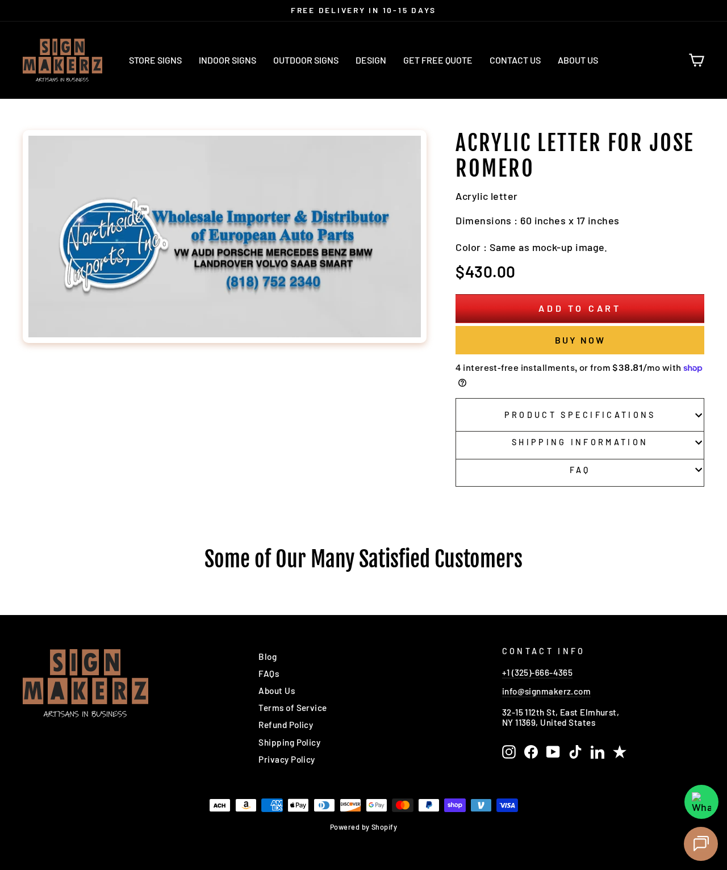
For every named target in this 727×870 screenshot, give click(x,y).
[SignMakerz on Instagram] (509, 752)
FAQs (268, 673)
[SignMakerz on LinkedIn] (597, 752)
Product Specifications (580, 415)
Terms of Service (292, 707)
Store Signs (155, 60)
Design (371, 60)
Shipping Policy (289, 742)
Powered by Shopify (363, 826)
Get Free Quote (438, 60)
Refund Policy (285, 725)
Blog (267, 656)
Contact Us (515, 60)
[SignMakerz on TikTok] (575, 752)
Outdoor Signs (306, 60)
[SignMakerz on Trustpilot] (619, 752)
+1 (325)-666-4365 (537, 672)
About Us (578, 60)
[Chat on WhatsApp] (701, 802)
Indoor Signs (227, 60)
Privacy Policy (286, 759)
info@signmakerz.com (546, 691)
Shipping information (580, 442)
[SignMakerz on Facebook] (531, 752)
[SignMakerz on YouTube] (553, 752)
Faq (580, 470)
